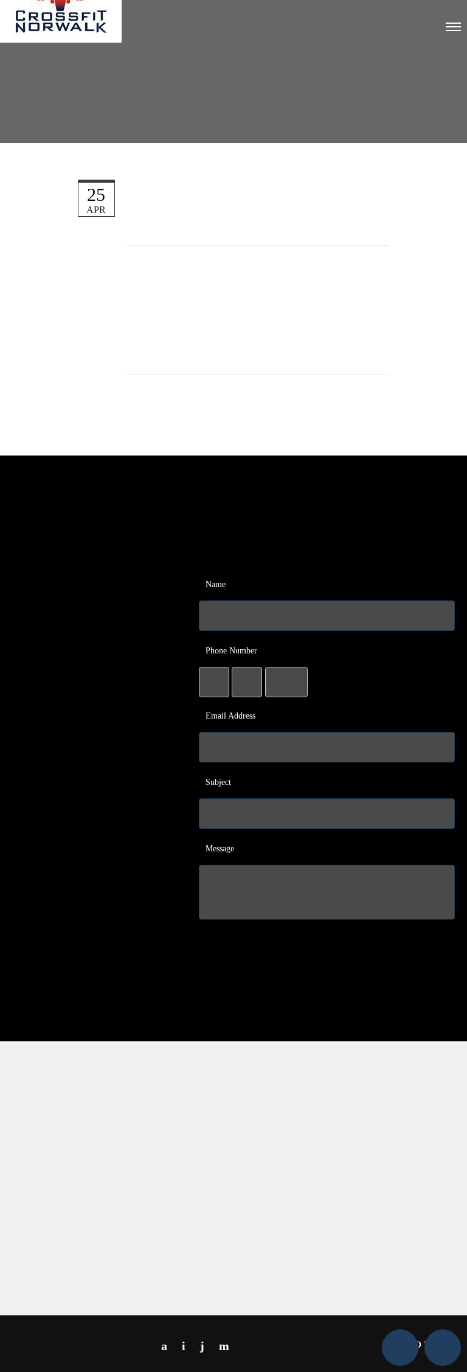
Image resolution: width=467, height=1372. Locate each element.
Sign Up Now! (95, 911)
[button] (400, 1347)
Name (216, 584)
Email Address (230, 715)
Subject (218, 782)
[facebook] (164, 1346)
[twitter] (184, 1346)
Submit (329, 941)
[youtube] (202, 1346)
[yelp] (224, 1346)
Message (220, 848)
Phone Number (231, 650)
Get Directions (394, 1252)
